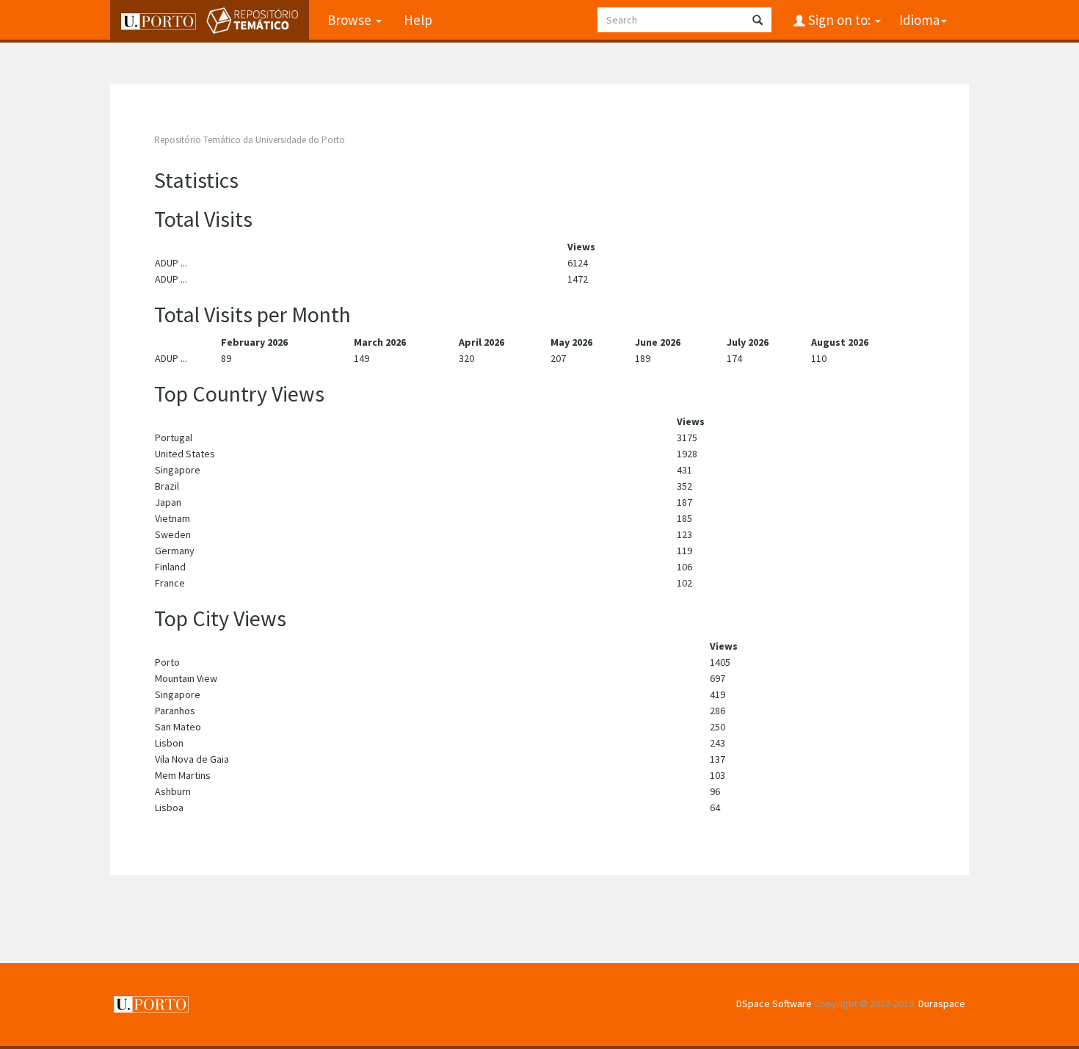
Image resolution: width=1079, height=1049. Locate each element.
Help (418, 20)
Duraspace (941, 1003)
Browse (350, 20)
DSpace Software (774, 1003)
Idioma (919, 20)
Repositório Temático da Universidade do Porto (249, 140)
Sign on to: (839, 20)
